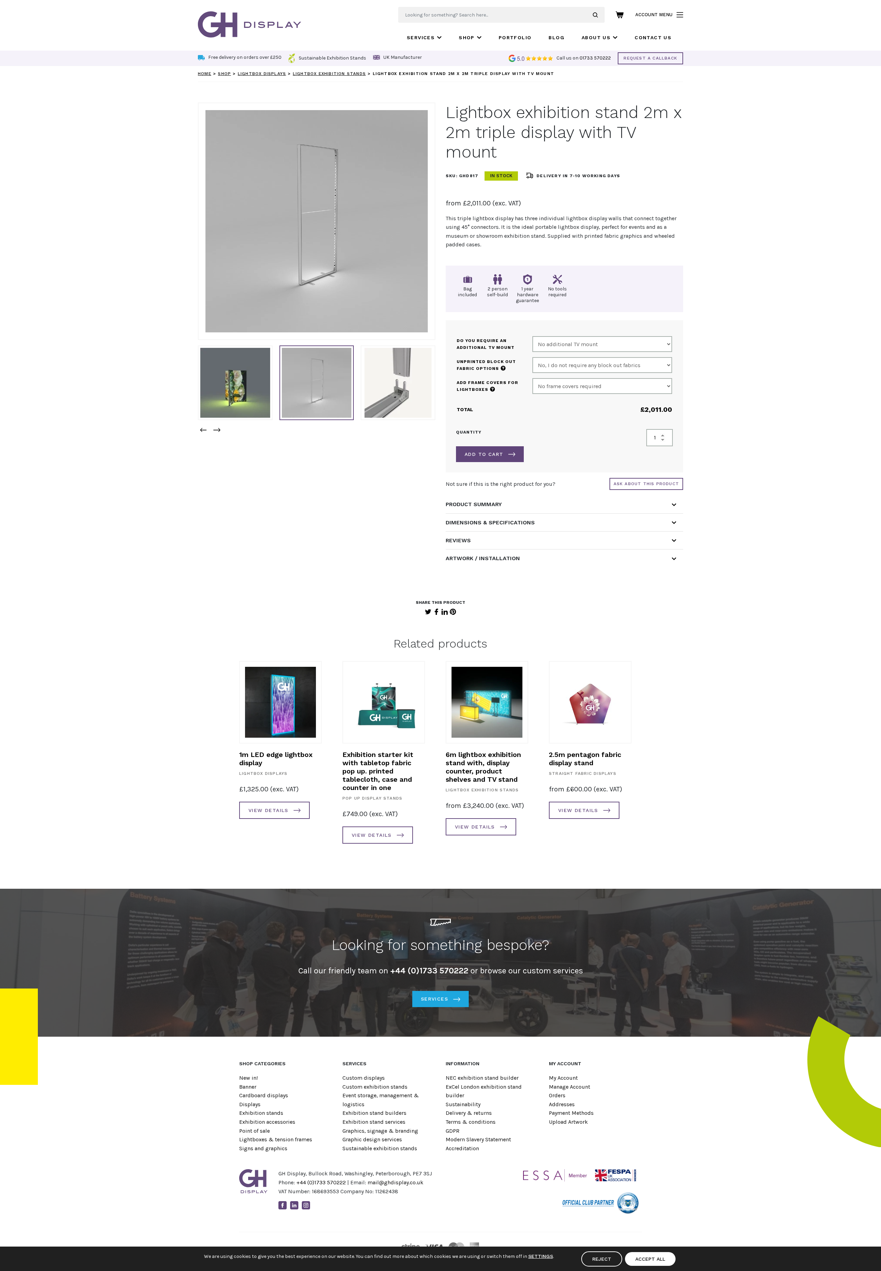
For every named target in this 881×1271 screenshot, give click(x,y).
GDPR (452, 1131)
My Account (563, 1078)
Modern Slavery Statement (478, 1139)
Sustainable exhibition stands (379, 1148)
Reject (601, 1259)
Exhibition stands (261, 1113)
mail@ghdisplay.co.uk (395, 1182)
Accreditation (462, 1148)
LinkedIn (445, 612)
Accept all (650, 1259)
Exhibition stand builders (374, 1113)
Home (204, 73)
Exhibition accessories (267, 1122)
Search (599, 15)
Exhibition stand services (373, 1122)
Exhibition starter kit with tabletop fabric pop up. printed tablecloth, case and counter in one (377, 771)
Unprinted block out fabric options (486, 365)
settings (540, 1256)
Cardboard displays (263, 1095)
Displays (250, 1104)
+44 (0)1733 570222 (321, 1182)
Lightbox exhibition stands (329, 73)
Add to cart (484, 454)
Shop (467, 37)
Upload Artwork (568, 1122)
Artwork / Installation (483, 558)
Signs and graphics (263, 1148)
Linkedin (294, 1205)
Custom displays (363, 1078)
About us (596, 37)
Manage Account (569, 1086)
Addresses (562, 1104)
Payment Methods (571, 1113)
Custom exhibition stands (374, 1086)
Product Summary (474, 504)
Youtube (318, 1205)
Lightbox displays (262, 73)
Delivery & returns (469, 1113)
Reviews (458, 540)
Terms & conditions (471, 1122)
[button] (203, 430)
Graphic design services (372, 1139)
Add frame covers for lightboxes (487, 386)
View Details (268, 810)
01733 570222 (595, 58)
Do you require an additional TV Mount (485, 344)
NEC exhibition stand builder (482, 1078)
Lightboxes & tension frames (275, 1139)
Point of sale (254, 1131)
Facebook (436, 612)
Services (421, 37)
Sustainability (463, 1104)
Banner (247, 1086)
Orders (557, 1095)
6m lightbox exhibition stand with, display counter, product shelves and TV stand (483, 766)
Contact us (653, 37)
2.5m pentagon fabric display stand (585, 758)
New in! (248, 1078)
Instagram (306, 1205)
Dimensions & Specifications (490, 522)
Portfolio (515, 37)
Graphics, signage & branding (380, 1131)
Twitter (428, 612)
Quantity (468, 432)
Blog (556, 37)
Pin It (453, 612)
